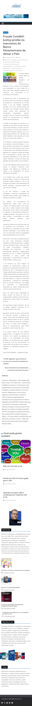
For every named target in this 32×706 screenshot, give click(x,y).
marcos (19, 57)
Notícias (6, 32)
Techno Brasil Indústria (8, 70)
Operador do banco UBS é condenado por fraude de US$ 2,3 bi (15, 495)
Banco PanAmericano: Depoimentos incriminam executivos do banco (17, 369)
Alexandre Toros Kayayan (10, 60)
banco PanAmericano (22, 60)
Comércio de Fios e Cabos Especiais (11, 62)
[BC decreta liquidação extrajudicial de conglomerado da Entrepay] (16, 597)
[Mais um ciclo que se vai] (16, 441)
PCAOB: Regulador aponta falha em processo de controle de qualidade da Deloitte (15, 361)
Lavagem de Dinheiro (8, 66)
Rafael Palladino (7, 68)
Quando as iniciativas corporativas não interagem (15, 570)
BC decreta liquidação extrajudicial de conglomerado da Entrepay (12, 605)
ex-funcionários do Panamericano (11, 64)
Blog (13, 699)
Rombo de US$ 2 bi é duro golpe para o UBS (15, 479)
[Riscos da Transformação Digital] (16, 580)
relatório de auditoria (17, 68)
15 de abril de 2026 (8, 573)
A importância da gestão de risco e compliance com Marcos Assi (15, 613)
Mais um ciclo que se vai (12, 466)
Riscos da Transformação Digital (10, 587)
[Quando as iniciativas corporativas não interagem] (16, 563)
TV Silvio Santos (18, 70)
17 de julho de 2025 (9, 616)
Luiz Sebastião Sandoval (20, 66)
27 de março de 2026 (9, 608)
